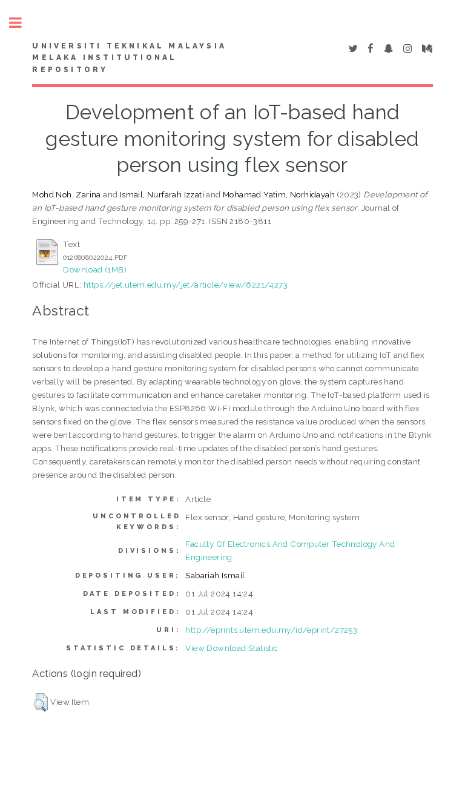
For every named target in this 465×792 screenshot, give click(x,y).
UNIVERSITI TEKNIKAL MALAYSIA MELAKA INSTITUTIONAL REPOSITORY (129, 58)
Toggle (22, 22)
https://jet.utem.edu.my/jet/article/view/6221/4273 (186, 284)
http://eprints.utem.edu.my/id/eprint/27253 (271, 630)
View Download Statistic (231, 648)
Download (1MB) (95, 269)
